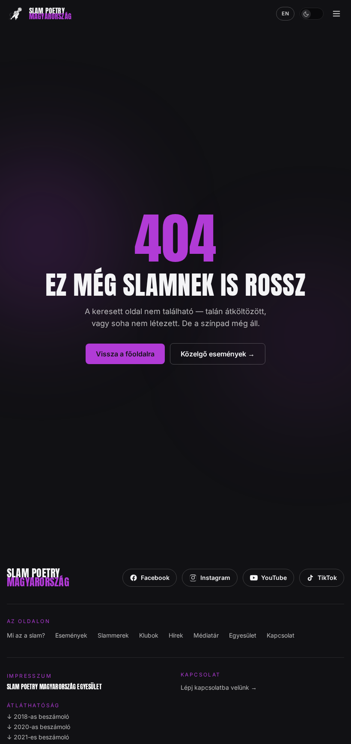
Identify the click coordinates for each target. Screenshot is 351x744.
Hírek (176, 635)
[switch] (312, 14)
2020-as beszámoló (38, 726)
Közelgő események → (218, 354)
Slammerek (113, 635)
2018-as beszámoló (38, 716)
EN (285, 13)
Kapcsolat (280, 635)
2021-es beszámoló (38, 737)
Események (71, 635)
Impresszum (29, 676)
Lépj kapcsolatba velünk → (219, 687)
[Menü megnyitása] (336, 13)
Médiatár (206, 635)
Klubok (148, 635)
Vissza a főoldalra (125, 354)
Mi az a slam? (26, 635)
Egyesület (242, 635)
